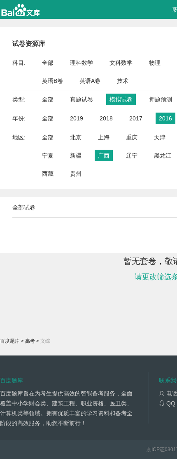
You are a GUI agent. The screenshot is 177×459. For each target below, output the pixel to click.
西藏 (48, 173)
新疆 (76, 155)
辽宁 (131, 155)
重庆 (131, 137)
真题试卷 (81, 99)
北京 (76, 137)
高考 (30, 341)
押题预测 (160, 99)
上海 (103, 137)
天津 (159, 137)
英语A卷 (89, 81)
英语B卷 (52, 81)
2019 (76, 118)
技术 (122, 81)
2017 (135, 118)
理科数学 (81, 62)
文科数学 (121, 62)
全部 (48, 62)
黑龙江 (162, 155)
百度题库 (10, 341)
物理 (155, 62)
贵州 (76, 173)
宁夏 (48, 155)
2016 (165, 118)
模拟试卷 (121, 99)
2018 (106, 118)
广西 (103, 155)
